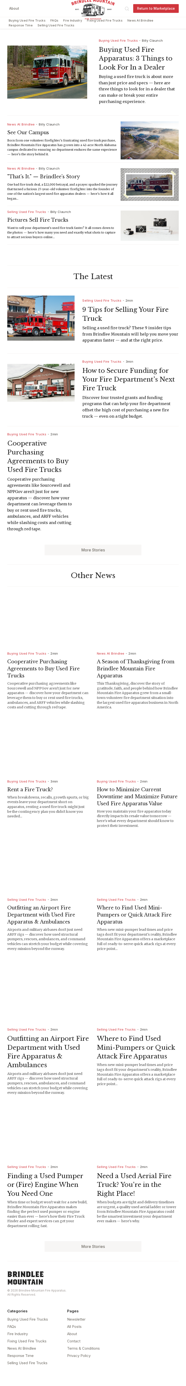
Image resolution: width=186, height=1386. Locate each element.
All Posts (74, 1326)
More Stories (93, 550)
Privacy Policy (79, 1355)
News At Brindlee (140, 20)
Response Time (21, 25)
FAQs (54, 20)
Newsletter (76, 1319)
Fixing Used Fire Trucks (105, 20)
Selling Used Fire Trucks (56, 25)
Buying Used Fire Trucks (27, 20)
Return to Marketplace (156, 8)
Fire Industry (72, 20)
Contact (73, 1341)
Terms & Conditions (83, 1348)
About (14, 8)
